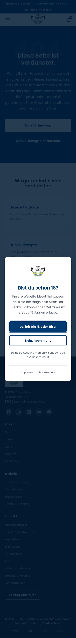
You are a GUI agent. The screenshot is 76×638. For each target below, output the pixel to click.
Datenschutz (47, 372)
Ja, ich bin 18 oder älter (38, 327)
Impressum (28, 372)
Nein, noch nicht (38, 341)
